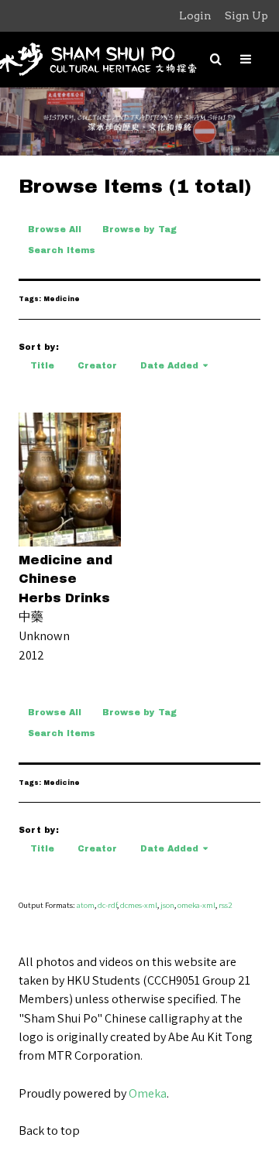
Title (42, 365)
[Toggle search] (216, 59)
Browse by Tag (139, 229)
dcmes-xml (138, 904)
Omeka (148, 1092)
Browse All (54, 229)
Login (195, 15)
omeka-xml (196, 904)
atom (86, 904)
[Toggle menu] (245, 59)
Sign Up (246, 15)
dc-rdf (107, 904)
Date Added (169, 365)
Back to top (49, 1130)
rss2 (225, 904)
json (167, 904)
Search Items (61, 250)
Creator (97, 365)
